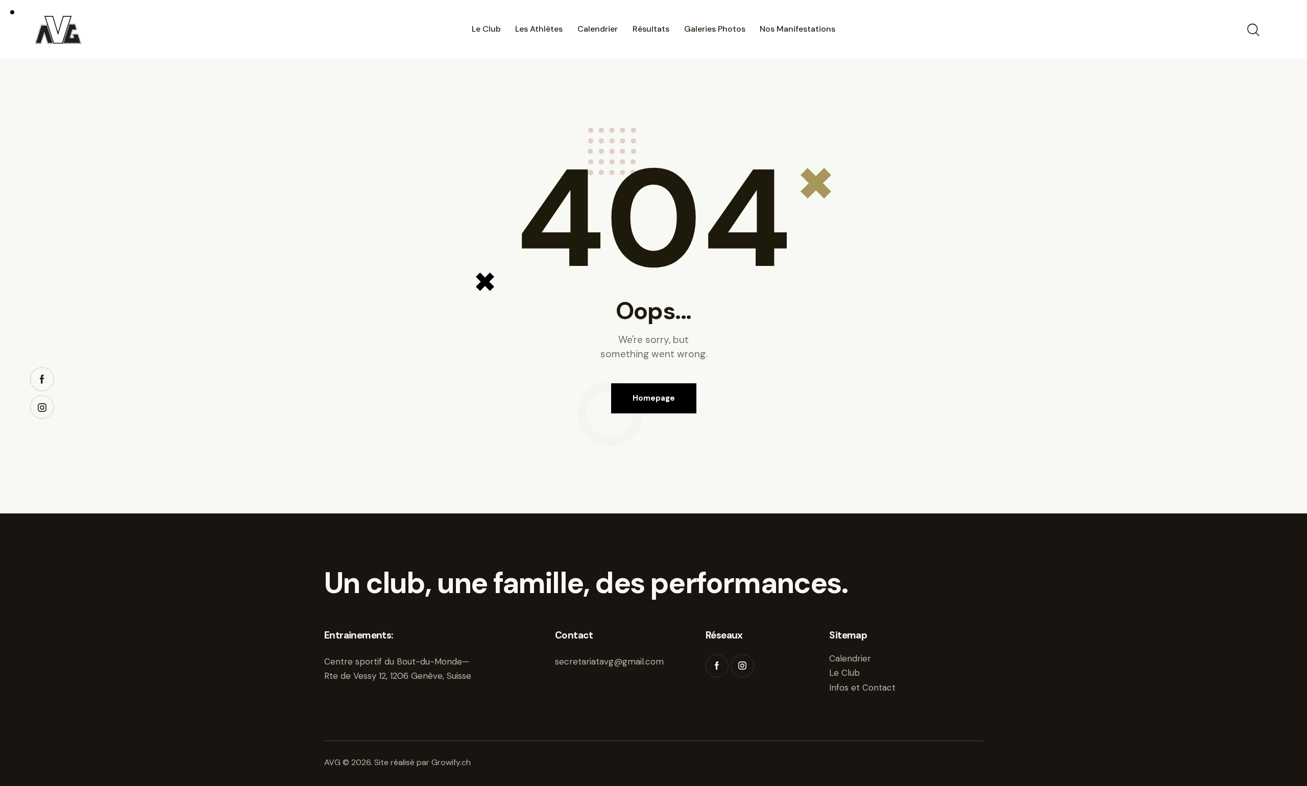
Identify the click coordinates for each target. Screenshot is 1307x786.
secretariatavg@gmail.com (609, 661)
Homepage (654, 398)
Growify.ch (451, 762)
